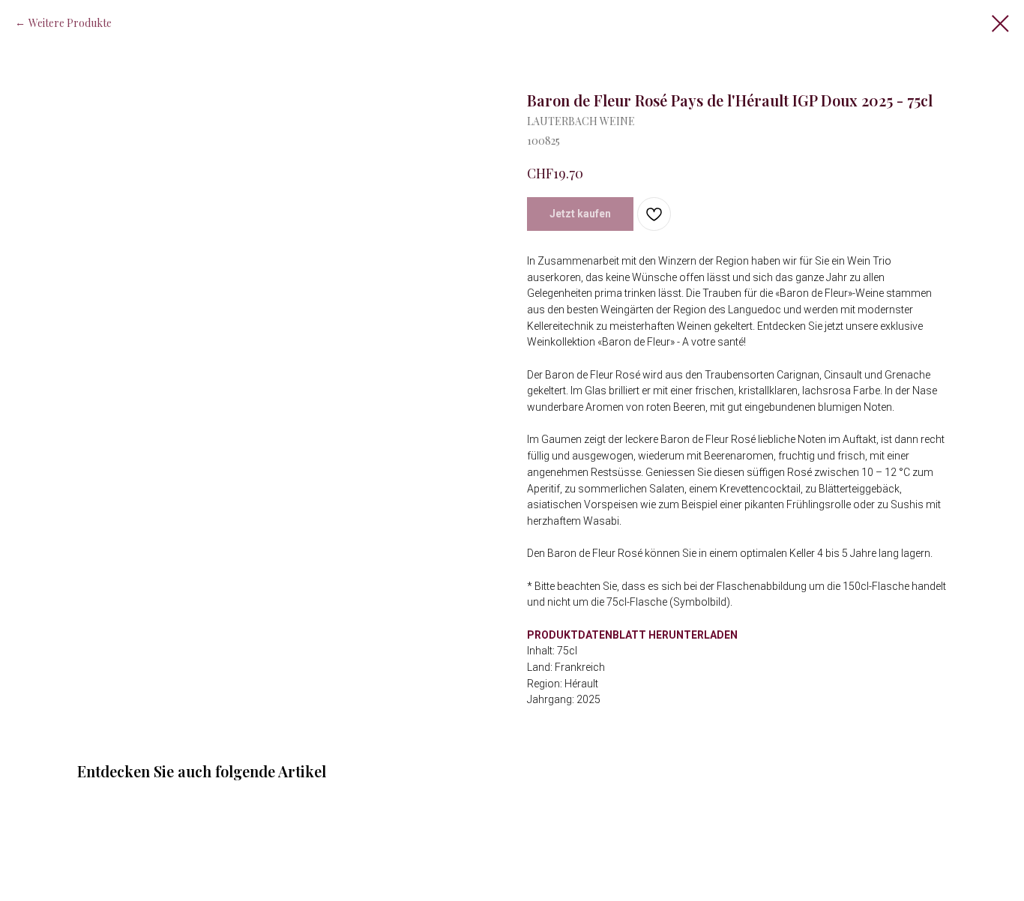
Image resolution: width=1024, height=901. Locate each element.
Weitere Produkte (70, 23)
